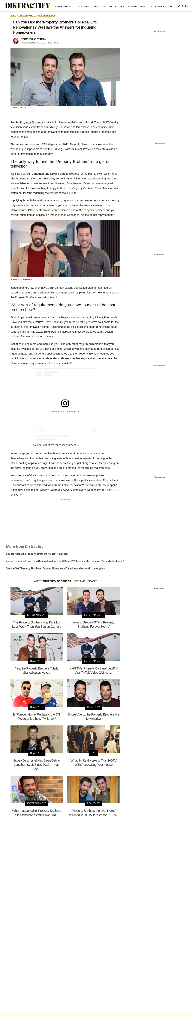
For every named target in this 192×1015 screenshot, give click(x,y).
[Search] (171, 5)
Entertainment (64, 6)
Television (83, 6)
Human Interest (137, 6)
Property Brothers (47, 15)
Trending (99, 6)
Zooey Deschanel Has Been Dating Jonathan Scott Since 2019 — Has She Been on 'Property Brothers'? (65, 561)
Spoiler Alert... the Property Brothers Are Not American (37, 554)
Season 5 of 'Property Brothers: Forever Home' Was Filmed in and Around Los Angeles (55, 568)
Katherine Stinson (35, 39)
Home (13, 15)
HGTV (33, 15)
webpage (43, 200)
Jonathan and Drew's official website (55, 173)
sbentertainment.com (91, 200)
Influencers (116, 6)
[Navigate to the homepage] (28, 5)
